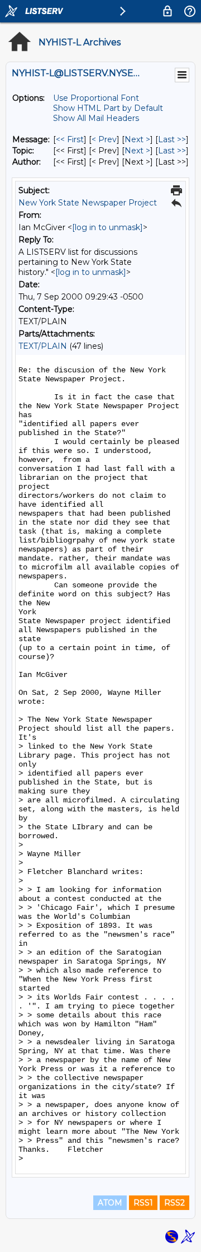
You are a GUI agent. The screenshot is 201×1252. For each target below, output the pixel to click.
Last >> (172, 139)
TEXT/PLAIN (42, 346)
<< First (70, 139)
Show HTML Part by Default (108, 108)
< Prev (104, 139)
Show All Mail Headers (96, 118)
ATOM (110, 1203)
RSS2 (174, 1203)
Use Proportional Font (96, 98)
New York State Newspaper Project (87, 203)
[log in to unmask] (107, 227)
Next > (137, 139)
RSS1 (143, 1203)
